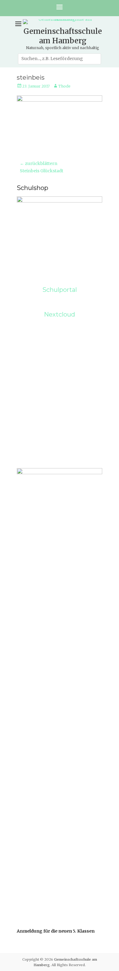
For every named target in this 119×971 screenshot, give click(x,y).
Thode (64, 86)
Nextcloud (59, 314)
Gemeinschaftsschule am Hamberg (62, 36)
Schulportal (59, 289)
